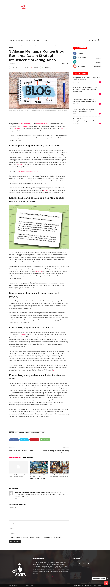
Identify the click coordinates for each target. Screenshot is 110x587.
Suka (99, 53)
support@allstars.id (47, 577)
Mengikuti (98, 58)
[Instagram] (89, 40)
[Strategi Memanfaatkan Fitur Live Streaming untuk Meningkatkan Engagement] (39, 467)
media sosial (26, 126)
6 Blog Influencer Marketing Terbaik (27, 171)
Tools (45, 40)
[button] (99, 40)
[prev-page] (37, 482)
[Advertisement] (55, 25)
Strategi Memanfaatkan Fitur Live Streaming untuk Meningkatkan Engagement (38, 476)
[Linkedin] (92, 40)
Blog (38, 40)
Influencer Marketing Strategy (33, 432)
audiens (22, 334)
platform (19, 164)
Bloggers (21, 432)
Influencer (19, 40)
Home (12, 40)
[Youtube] (95, 40)
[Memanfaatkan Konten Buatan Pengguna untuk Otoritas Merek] (59, 467)
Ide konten (38, 271)
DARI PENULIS (28, 457)
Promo (28, 40)
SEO (57, 146)
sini (54, 370)
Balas (16, 498)
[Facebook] (86, 40)
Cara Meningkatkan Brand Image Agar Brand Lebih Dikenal (32, 492)
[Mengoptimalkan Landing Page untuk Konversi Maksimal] (18, 467)
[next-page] (40, 482)
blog (61, 128)
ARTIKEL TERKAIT (15, 457)
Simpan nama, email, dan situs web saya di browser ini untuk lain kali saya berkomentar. (36, 537)
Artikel (11, 44)
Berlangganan (97, 66)
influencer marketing (24, 124)
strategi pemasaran (42, 124)
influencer (17, 128)
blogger (45, 190)
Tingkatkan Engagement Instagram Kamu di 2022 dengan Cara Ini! (55, 451)
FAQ (33, 40)
